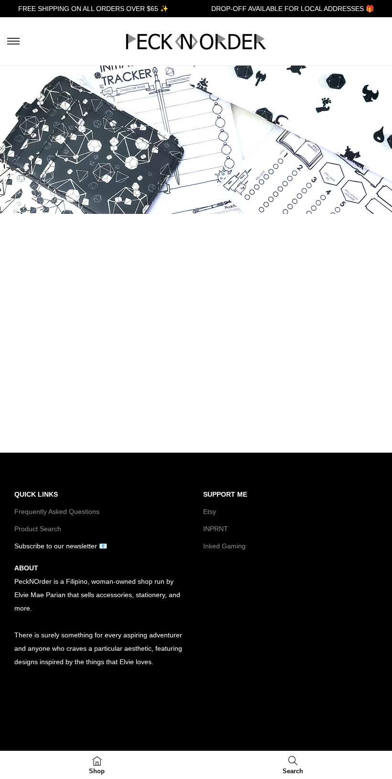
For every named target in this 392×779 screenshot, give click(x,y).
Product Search (37, 529)
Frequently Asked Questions (56, 511)
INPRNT (215, 529)
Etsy (209, 511)
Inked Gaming (224, 546)
